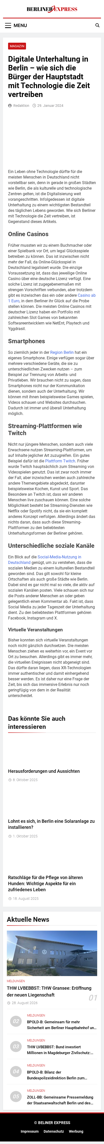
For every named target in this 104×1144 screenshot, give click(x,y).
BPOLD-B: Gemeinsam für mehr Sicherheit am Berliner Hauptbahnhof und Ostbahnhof (61, 1028)
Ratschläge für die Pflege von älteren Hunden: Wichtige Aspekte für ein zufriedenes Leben (45, 883)
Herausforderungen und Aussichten (44, 771)
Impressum (30, 1131)
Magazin (17, 46)
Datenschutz (54, 1131)
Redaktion (21, 106)
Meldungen (16, 981)
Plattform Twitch (60, 461)
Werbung (76, 1131)
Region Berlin (62, 352)
